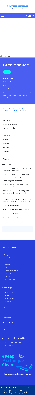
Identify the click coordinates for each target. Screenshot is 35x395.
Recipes (7, 282)
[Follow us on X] (16, 392)
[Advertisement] (17, 36)
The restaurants (9, 314)
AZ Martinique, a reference (13, 342)
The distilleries (8, 308)
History (6, 251)
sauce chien (7, 95)
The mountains (9, 298)
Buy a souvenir (9, 317)
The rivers (7, 295)
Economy (7, 261)
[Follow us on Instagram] (26, 392)
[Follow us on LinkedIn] (10, 392)
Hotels (6, 326)
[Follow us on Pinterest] (21, 392)
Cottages (7, 330)
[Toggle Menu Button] (2, 15)
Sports (6, 267)
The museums (8, 304)
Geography (7, 255)
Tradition (7, 264)
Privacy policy (8, 345)
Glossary (7, 276)
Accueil (4, 108)
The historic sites (9, 311)
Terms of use (8, 349)
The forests (7, 301)
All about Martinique (16, 108)
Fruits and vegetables (11, 270)
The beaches (8, 292)
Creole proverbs (9, 279)
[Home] (17, 6)
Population (7, 258)
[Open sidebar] (30, 15)
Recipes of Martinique (11, 110)
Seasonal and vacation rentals (14, 333)
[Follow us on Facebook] (5, 392)
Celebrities (7, 273)
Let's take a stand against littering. (17, 374)
